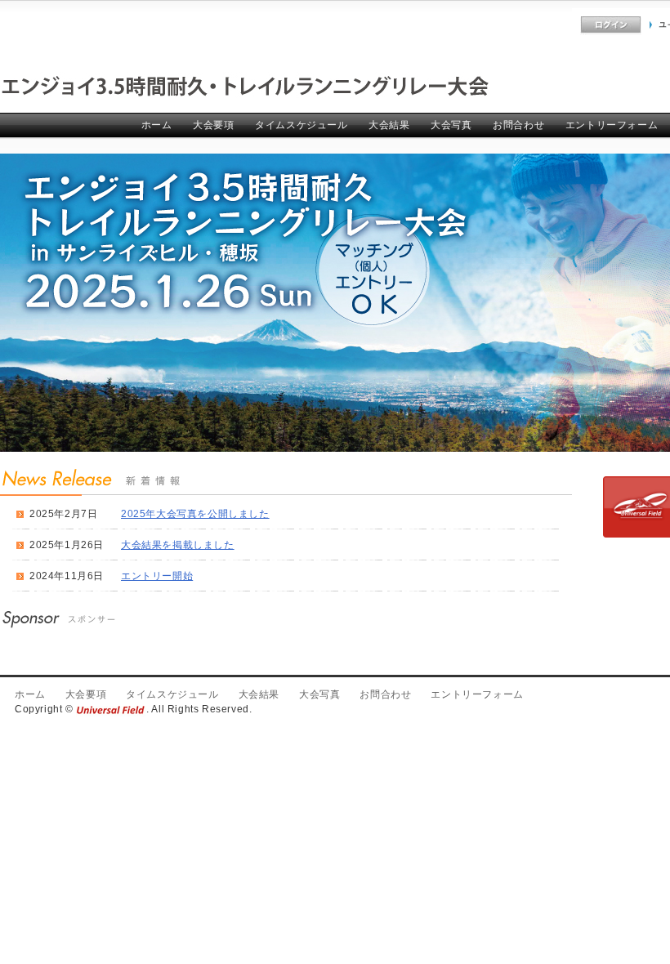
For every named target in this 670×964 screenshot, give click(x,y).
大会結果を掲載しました (177, 545)
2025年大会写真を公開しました (195, 514)
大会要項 (213, 125)
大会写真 (451, 125)
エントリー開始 (157, 576)
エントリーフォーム (611, 125)
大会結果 (388, 125)
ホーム (156, 125)
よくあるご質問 (537, 25)
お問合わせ (518, 125)
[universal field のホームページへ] (111, 709)
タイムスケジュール (301, 125)
